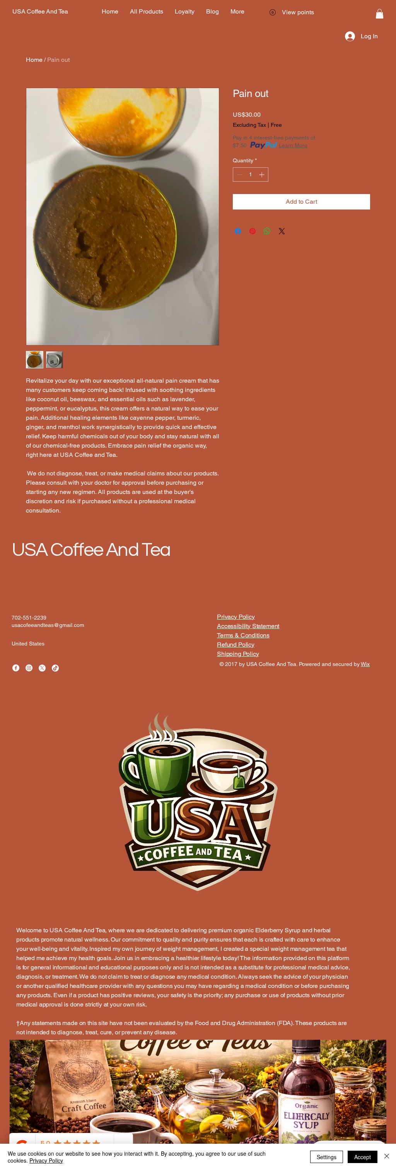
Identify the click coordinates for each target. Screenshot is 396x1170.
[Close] (386, 1157)
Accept (362, 1157)
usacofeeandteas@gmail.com (48, 625)
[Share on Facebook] (237, 231)
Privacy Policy (236, 616)
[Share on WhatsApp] (267, 231)
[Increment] (262, 174)
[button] (380, 14)
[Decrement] (239, 174)
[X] (42, 668)
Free (276, 125)
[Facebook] (16, 668)
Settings (326, 1157)
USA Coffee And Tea (91, 550)
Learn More (293, 145)
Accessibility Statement (248, 626)
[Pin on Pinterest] (252, 231)
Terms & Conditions (243, 635)
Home (34, 59)
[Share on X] (282, 231)
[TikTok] (55, 668)
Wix (365, 664)
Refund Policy (235, 644)
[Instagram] (29, 668)
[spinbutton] (251, 174)
